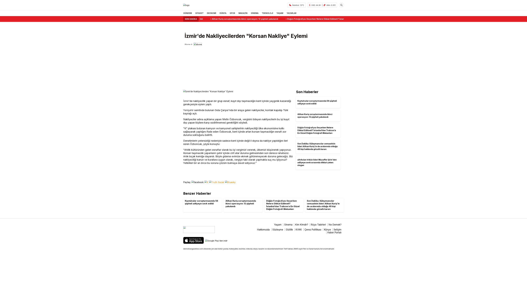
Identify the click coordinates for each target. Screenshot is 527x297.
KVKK (299, 229)
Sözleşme (277, 229)
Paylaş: (187, 182)
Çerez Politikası (313, 229)
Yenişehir (188, 110)
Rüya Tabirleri (318, 224)
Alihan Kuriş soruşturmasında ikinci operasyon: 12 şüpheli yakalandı (235, 19)
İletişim (337, 229)
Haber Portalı (334, 232)
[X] (206, 182)
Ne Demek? (335, 224)
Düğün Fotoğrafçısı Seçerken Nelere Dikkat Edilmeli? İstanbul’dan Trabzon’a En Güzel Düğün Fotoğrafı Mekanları (332, 19)
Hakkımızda (263, 229)
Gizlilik (289, 229)
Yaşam (277, 224)
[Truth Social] (217, 182)
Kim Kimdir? (301, 224)
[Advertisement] (263, 66)
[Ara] (341, 5)
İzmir (186, 101)
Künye (327, 229)
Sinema (288, 224)
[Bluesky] (230, 182)
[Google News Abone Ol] (198, 44)
